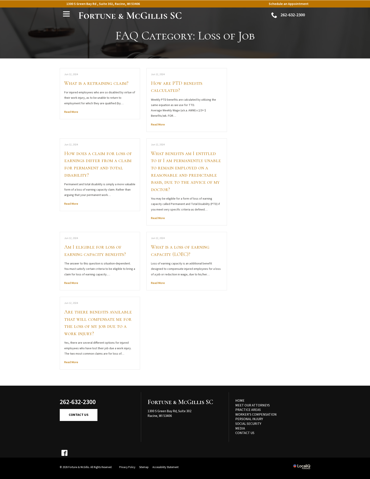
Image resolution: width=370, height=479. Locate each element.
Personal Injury (249, 419)
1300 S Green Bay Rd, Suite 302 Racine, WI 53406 (169, 413)
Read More (71, 112)
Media (240, 428)
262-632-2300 (78, 402)
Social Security (248, 423)
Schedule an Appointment (289, 3)
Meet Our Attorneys (252, 405)
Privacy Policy (127, 467)
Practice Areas (248, 409)
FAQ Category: (185, 35)
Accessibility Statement (165, 467)
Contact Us (78, 414)
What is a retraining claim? (96, 83)
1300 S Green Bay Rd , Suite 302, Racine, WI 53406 (103, 3)
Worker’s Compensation (256, 414)
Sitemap (144, 467)
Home (240, 400)
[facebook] (64, 453)
